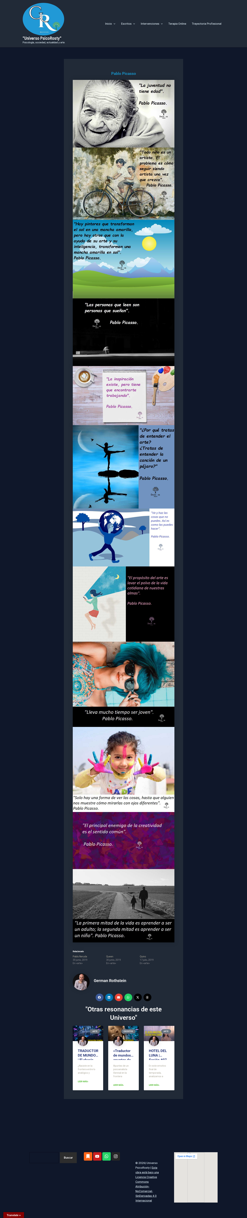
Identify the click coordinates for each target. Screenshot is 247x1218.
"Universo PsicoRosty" (42, 38)
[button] (113, 23)
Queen (109, 956)
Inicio (108, 23)
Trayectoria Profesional (206, 23)
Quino (143, 956)
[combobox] (43, 1157)
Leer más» (83, 1081)
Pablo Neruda (80, 956)
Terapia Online (177, 23)
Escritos (126, 23)
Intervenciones (150, 23)
